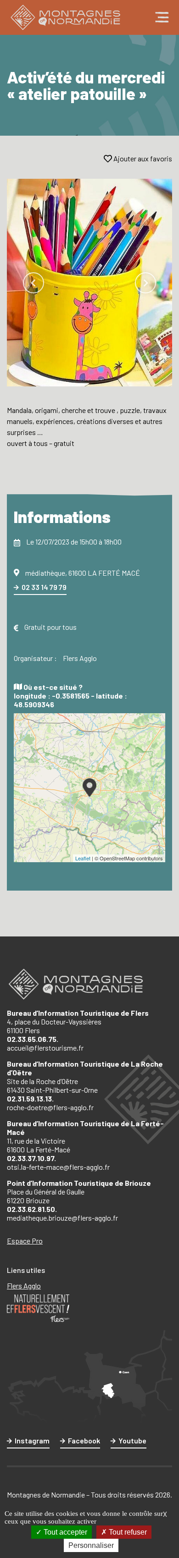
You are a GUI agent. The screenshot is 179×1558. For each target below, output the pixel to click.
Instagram (32, 1440)
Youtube (132, 1440)
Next (145, 282)
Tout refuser (127, 1532)
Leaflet (82, 858)
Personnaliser (91, 1545)
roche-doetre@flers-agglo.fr (50, 1107)
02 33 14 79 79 (44, 587)
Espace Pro (25, 1240)
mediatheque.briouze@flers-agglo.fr (62, 1217)
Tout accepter (64, 1532)
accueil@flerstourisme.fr (45, 1047)
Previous (33, 282)
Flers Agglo (24, 1285)
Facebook (84, 1440)
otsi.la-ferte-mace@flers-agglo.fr (58, 1166)
